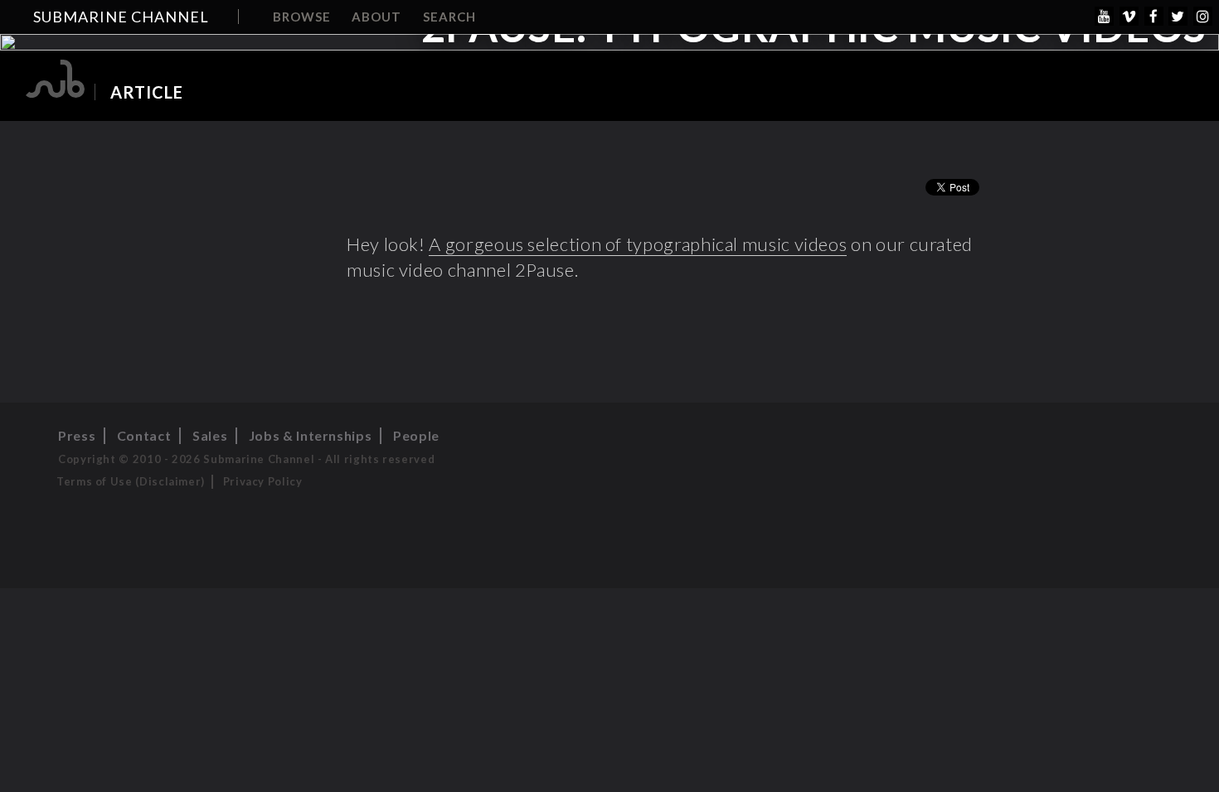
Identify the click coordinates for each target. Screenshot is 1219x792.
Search (449, 16)
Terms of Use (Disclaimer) (130, 481)
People (416, 435)
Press (76, 435)
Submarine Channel (121, 16)
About (376, 16)
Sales (209, 435)
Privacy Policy (263, 481)
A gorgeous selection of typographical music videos (638, 244)
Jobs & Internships (310, 435)
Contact (144, 435)
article (146, 92)
